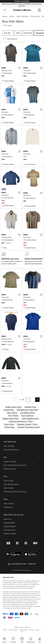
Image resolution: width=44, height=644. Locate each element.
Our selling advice (11, 484)
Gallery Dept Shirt (10, 418)
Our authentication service (15, 465)
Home (4, 16)
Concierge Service (11, 449)
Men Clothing (22, 16)
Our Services (10, 442)
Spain (37, 630)
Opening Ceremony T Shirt (21, 421)
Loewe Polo (8, 409)
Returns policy (10, 468)
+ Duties (8, 243)
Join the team (9, 530)
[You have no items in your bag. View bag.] (39, 10)
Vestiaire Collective (13, 515)
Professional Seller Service (15, 491)
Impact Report (10, 526)
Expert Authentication (34, 258)
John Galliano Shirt (30, 418)
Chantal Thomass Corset (28, 427)
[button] (39, 10)
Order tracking (10, 461)
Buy (5, 457)
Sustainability (9, 522)
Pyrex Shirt (9, 424)
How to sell (8, 480)
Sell (6, 476)
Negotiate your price (10, 258)
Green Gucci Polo (13, 407)
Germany (32, 630)
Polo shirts (35, 16)
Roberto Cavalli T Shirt (27, 424)
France (5, 630)
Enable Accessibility (22, 1)
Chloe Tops (9, 427)
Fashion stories (10, 533)
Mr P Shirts (13, 415)
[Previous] (15, 399)
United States (24, 630)
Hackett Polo (30, 407)
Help (6, 499)
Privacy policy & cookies (21, 570)
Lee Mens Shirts (27, 412)
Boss (12, 16)
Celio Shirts (12, 412)
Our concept (9, 446)
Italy (22, 631)
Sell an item (9, 488)
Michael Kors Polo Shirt (27, 409)
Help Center (9, 503)
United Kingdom (13, 630)
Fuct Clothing (27, 415)
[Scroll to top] (37, 399)
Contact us (8, 507)
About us (7, 519)
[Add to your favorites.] (19, 68)
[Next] (28, 399)
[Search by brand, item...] (4, 10)
